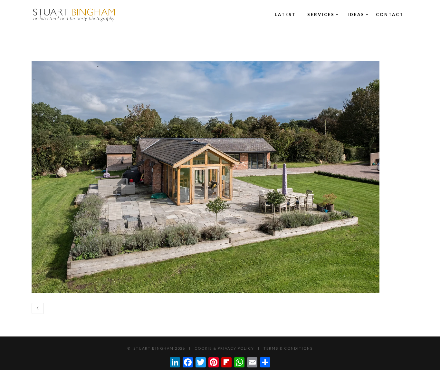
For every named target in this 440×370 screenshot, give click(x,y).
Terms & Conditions (288, 348)
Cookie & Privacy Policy (224, 348)
